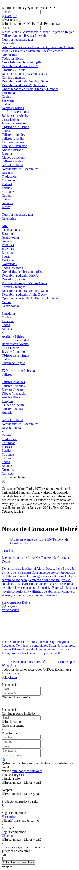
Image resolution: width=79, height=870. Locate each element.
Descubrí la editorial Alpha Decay (24, 85)
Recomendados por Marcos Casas (24, 73)
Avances (7, 203)
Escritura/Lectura (13, 142)
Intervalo (29, 649)
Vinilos (16, 32)
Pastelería (8, 100)
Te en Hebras (10, 119)
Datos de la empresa (62, 645)
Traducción (9, 176)
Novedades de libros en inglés (22, 62)
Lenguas (7, 153)
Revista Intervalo (35, 35)
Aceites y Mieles (13, 108)
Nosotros (8, 469)
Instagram (9, 653)
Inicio (5, 642)
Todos (6, 104)
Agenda (18, 35)
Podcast (7, 184)
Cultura (7, 195)
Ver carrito (9, 816)
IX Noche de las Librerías (19, 370)
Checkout (8, 835)
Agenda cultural (12, 165)
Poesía (46, 51)
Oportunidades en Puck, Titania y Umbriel (30, 89)
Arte (5, 47)
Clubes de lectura (13, 157)
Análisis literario (12, 150)
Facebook (22, 653)
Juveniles (21, 51)
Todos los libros (12, 58)
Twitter (57, 653)
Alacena (45, 32)
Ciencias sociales (20, 47)
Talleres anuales (12, 161)
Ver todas (57, 51)
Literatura (35, 51)
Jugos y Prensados (14, 123)
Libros (6, 32)
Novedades (9, 54)
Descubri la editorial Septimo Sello (25, 81)
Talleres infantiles (13, 134)
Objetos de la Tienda (15, 127)
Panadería (8, 93)
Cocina (6, 96)
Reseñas (7, 172)
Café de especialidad (15, 112)
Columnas (8, 180)
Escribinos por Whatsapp (39, 642)
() (14, 16)
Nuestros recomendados (17, 39)
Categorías (9, 43)
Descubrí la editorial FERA (20, 66)
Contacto (8, 473)
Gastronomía (30, 32)
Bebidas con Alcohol (15, 115)
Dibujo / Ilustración (14, 146)
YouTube (8, 191)
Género (69, 47)
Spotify (47, 653)
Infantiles (8, 51)
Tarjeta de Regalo (62, 32)
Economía (39, 47)
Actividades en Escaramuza (20, 169)
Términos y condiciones (32, 645)
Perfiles (7, 188)
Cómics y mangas (13, 77)
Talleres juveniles (13, 138)
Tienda (7, 649)
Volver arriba (10, 610)
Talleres (7, 35)
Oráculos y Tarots (13, 70)
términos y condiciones (27, 771)
